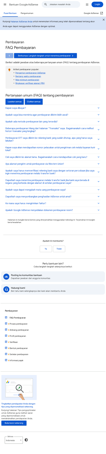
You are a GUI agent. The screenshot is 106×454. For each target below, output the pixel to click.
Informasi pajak (16, 360)
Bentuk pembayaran (19, 348)
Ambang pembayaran (19, 330)
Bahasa (10, 436)
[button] (5, 4)
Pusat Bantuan (10, 13)
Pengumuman (27, 13)
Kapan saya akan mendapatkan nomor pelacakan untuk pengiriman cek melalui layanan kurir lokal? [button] (50, 149)
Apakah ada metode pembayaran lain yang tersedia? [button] (31, 121)
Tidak (59, 249)
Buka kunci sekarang (14, 423)
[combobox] (65, 4)
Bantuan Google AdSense (23, 4)
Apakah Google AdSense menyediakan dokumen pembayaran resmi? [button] (39, 210)
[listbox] (14, 440)
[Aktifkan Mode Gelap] (26, 440)
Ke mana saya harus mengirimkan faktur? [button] (25, 203)
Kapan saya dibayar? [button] (15, 108)
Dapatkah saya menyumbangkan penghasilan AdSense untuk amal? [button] (38, 196)
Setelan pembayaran (19, 354)
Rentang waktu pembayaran (28, 76)
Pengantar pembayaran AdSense (30, 73)
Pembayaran (11, 310)
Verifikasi (14, 342)
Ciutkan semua (33, 101)
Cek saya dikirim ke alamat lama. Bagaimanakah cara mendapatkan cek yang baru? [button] (46, 157)
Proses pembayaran (18, 324)
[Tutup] (103, 20)
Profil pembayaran (18, 336)
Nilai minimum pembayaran (27, 80)
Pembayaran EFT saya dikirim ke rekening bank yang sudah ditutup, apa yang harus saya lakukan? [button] (48, 139)
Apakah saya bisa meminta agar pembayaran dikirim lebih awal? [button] (36, 115)
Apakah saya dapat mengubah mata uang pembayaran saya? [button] (35, 189)
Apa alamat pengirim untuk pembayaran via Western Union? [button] (34, 164)
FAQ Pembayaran (18, 318)
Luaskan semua (15, 101)
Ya (46, 249)
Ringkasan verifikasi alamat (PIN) (30, 83)
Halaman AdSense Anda (21, 21)
